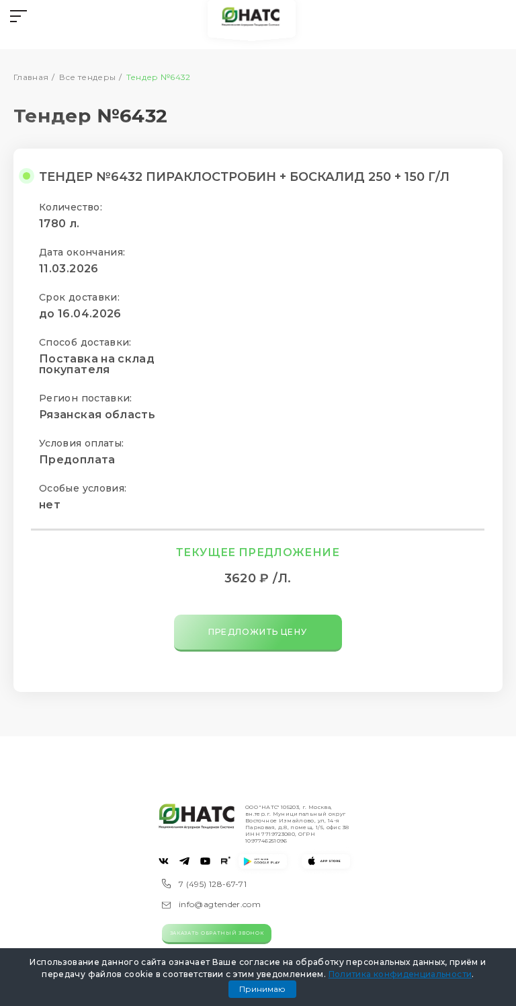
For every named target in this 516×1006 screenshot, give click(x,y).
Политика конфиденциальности (400, 974)
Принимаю (262, 989)
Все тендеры (87, 77)
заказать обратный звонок (217, 933)
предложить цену (257, 632)
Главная (31, 77)
